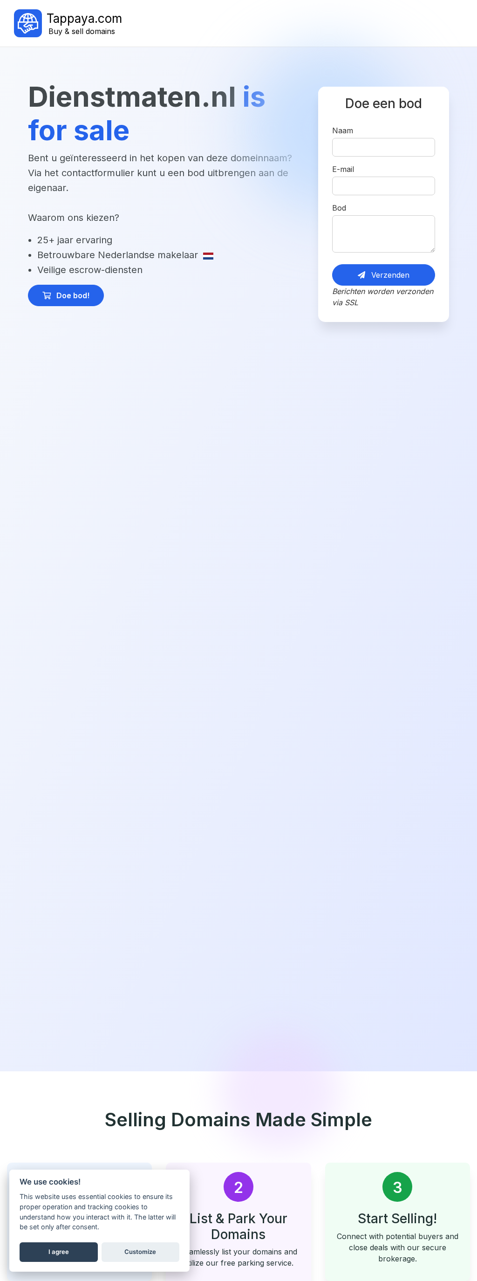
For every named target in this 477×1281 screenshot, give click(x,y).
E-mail (343, 169)
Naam (342, 130)
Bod (339, 207)
